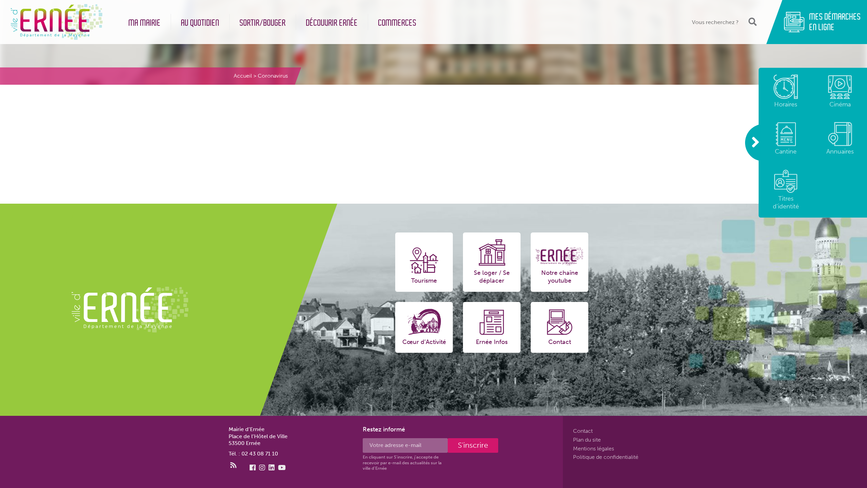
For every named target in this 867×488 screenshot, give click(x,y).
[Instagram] (262, 468)
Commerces (397, 23)
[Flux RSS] (233, 465)
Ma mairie (145, 23)
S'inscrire (473, 445)
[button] (752, 22)
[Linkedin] (272, 468)
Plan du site (587, 439)
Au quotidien (200, 23)
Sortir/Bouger (263, 23)
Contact (583, 431)
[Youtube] (282, 468)
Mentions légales (593, 448)
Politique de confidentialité (605, 457)
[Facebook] (253, 468)
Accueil (243, 76)
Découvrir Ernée (332, 23)
